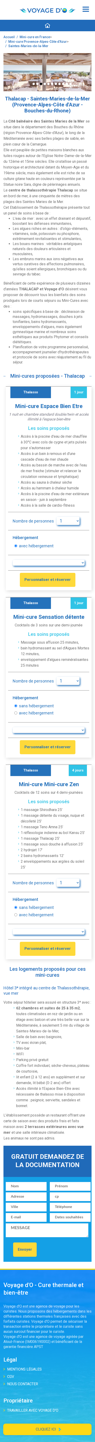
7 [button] (56, 84)
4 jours (77, 770)
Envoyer (25, 1249)
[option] (47, 72)
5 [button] (48, 84)
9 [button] (63, 84)
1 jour (78, 392)
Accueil (9, 37)
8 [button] (59, 84)
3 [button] (41, 84)
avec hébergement (36, 545)
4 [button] (45, 84)
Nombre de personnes (33, 521)
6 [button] (52, 84)
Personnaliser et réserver (47, 579)
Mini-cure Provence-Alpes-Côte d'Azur (37, 41)
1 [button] (34, 84)
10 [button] (67, 84)
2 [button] (37, 84)
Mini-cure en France (35, 37)
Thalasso (30, 392)
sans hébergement (36, 705)
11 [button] (70, 84)
